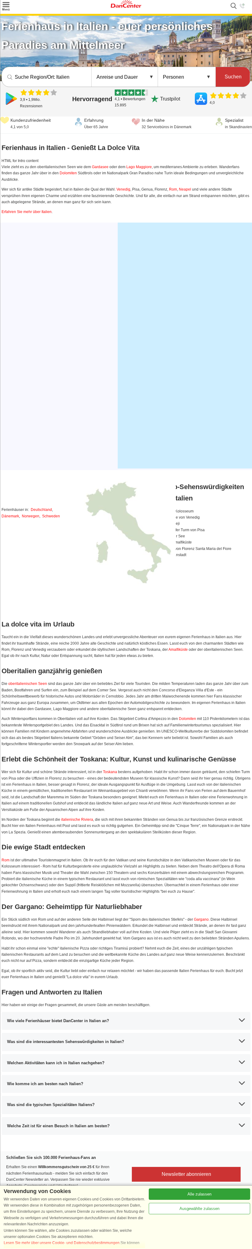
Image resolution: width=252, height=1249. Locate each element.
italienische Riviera (77, 819)
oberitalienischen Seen (27, 684)
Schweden (51, 516)
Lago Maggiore (139, 167)
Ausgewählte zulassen (199, 1208)
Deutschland (41, 510)
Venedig (123, 189)
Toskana (110, 772)
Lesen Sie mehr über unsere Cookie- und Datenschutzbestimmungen (62, 1243)
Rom (173, 189)
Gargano (201, 919)
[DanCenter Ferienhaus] (126, 6)
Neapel (185, 189)
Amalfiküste (178, 649)
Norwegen (30, 516)
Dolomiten (68, 173)
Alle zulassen (199, 1194)
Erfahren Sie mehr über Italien (27, 212)
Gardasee (100, 167)
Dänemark (10, 516)
